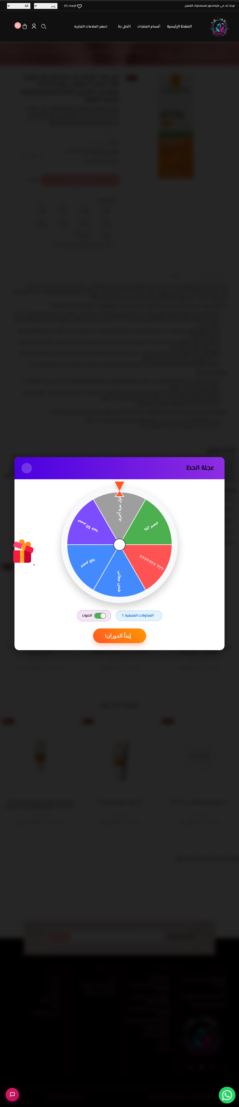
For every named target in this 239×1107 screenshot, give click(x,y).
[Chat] (12, 1094)
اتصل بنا (124, 26)
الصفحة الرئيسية (179, 26)
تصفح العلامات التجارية (90, 27)
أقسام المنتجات (148, 27)
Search (43, 26)
